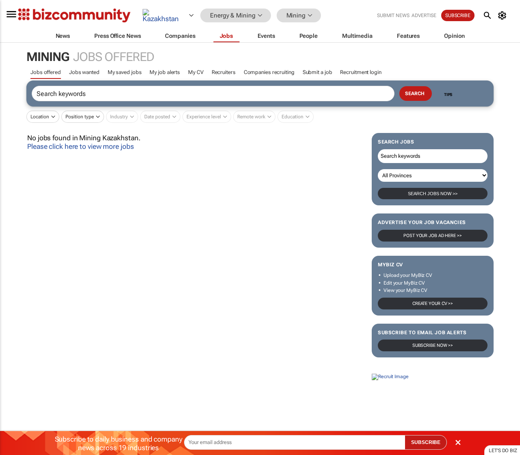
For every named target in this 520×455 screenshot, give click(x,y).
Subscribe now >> (432, 345)
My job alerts (165, 72)
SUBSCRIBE (425, 442)
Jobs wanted (84, 72)
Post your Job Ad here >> (432, 235)
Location (39, 117)
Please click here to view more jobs (80, 146)
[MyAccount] (503, 15)
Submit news (393, 15)
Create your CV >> (432, 303)
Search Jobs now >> (432, 193)
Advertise (424, 15)
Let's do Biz (503, 450)
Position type (79, 117)
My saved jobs (125, 72)
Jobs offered (45, 72)
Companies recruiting (269, 72)
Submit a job (317, 72)
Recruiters (224, 72)
